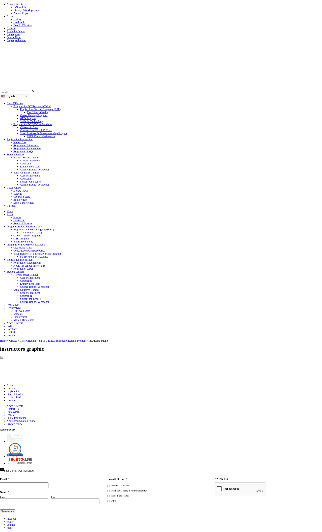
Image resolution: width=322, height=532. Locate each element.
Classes (13, 340)
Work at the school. (120, 495)
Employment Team (30, 166)
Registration (13, 391)
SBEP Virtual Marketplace (41, 136)
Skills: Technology (23, 241)
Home (10, 211)
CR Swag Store (21, 196)
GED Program (28, 118)
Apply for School (16, 31)
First (2, 497)
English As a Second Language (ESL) (40, 109)
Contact (11, 28)
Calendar (11, 205)
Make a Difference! (23, 202)
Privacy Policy (14, 423)
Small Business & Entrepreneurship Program (43, 133)
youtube (11, 524)
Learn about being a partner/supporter (129, 490)
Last (53, 497)
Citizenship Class (29, 127)
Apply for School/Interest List (29, 265)
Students (17, 193)
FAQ (9, 326)
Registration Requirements (27, 148)
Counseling (26, 163)
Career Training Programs (33, 115)
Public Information (16, 417)
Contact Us (13, 408)
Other (113, 501)
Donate (10, 414)
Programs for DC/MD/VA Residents (32, 124)
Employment (13, 34)
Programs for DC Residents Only (24, 226)
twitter (10, 521)
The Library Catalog (37, 112)
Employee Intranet (16, 40)
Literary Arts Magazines (26, 10)
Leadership (19, 22)
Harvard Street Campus (25, 157)
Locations (12, 329)
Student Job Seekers (30, 181)
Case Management (30, 160)
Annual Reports (21, 13)
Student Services (15, 154)
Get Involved (14, 187)
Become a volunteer (120, 485)
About (10, 16)
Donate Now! (14, 37)
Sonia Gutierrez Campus (26, 172)
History (17, 19)
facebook (11, 518)
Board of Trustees (22, 25)
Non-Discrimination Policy (21, 420)
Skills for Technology (31, 121)
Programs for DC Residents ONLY (32, 106)
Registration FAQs (23, 151)
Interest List (19, 142)
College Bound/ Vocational (34, 169)
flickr (9, 527)
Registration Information (20, 139)
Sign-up (7, 511)
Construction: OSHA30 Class (36, 130)
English (10, 96)
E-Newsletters (20, 7)
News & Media (15, 4)
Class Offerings (15, 103)
